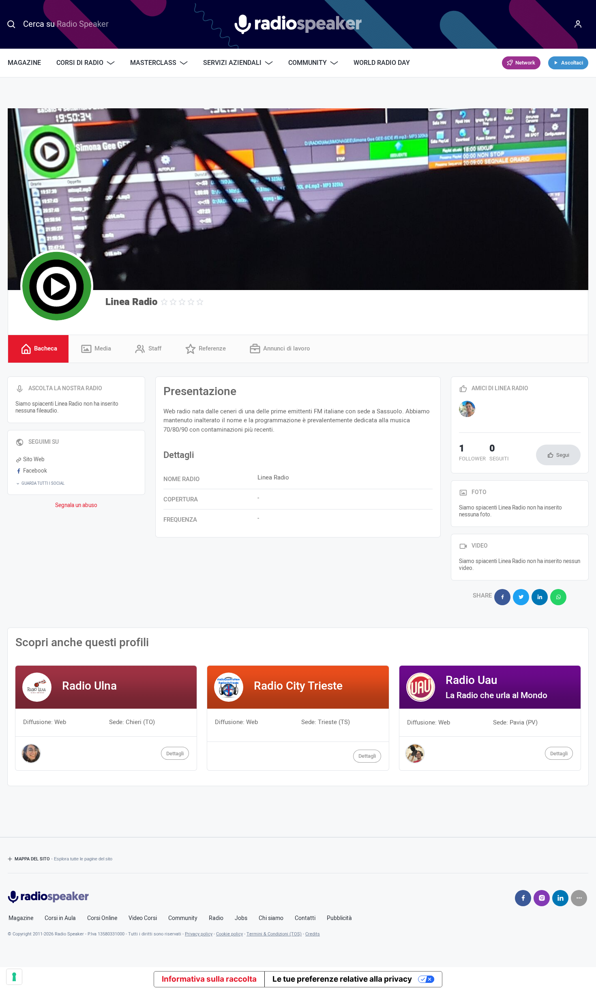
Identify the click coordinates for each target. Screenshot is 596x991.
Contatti (305, 918)
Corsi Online (102, 918)
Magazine (24, 63)
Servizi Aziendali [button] (232, 63)
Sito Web (34, 460)
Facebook (35, 471)
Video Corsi (143, 918)
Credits (312, 934)
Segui (562, 455)
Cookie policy (229, 934)
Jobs (241, 918)
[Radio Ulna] (106, 718)
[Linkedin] (560, 898)
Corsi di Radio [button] (79, 63)
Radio (216, 918)
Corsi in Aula (60, 918)
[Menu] (578, 24)
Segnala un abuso (76, 505)
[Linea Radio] (56, 285)
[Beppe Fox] (467, 409)
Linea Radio (131, 302)
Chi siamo (271, 918)
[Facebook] (523, 898)
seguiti (499, 453)
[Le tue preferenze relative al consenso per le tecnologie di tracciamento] (14, 977)
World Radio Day (382, 63)
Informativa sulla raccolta (209, 979)
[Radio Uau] (490, 718)
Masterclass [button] (153, 63)
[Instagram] (542, 898)
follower (472, 453)
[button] (76, 483)
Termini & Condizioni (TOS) (274, 934)
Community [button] (307, 63)
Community (182, 918)
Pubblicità (339, 918)
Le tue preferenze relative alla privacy (342, 979)
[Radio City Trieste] (297, 718)
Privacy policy (198, 934)
